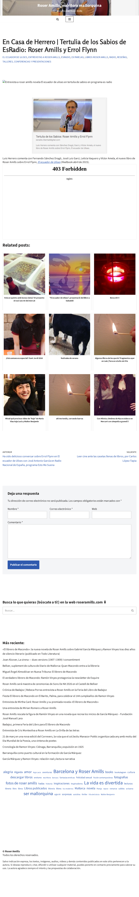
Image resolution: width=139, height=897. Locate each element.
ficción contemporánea (103, 777)
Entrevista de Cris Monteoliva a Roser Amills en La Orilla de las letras (41, 730)
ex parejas (78, 57)
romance (113, 788)
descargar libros (21, 777)
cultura (131, 772)
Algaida (18, 772)
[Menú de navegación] (70, 19)
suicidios (76, 794)
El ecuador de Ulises (15, 57)
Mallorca (80, 788)
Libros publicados (35, 788)
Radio (112, 57)
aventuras (47, 772)
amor (28, 772)
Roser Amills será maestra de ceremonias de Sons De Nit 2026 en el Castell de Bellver (50, 684)
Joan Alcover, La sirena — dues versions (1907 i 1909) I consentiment (41, 660)
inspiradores (77, 783)
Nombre (13, 509)
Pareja (99, 788)
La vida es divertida (103, 783)
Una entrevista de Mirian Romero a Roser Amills (29, 708)
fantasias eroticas (67, 777)
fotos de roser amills (21, 783)
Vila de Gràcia (94, 794)
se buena (129, 788)
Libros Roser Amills (96, 57)
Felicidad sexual (84, 777)
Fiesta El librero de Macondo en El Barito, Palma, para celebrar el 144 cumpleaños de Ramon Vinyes (58, 696)
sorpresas (67, 794)
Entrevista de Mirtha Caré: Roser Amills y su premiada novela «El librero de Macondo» (51, 702)
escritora (47, 777)
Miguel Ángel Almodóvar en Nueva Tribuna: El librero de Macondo (40, 672)
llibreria (51, 788)
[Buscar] (57, 19)
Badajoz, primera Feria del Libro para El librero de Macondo (36, 724)
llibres (58, 788)
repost (105, 788)
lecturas (128, 783)
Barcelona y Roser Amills (78, 771)
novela (91, 788)
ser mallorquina (38, 794)
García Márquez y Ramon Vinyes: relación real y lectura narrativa (39, 759)
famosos (55, 778)
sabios (121, 788)
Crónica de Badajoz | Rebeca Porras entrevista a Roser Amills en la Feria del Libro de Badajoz (55, 690)
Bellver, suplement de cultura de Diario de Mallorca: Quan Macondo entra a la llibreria (51, 666)
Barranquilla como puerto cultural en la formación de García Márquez (42, 753)
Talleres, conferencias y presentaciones (27, 61)
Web (94, 509)
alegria (8, 772)
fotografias (121, 777)
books (109, 772)
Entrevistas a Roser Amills (44, 57)
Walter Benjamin (108, 794)
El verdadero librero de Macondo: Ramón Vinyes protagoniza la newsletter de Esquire (51, 678)
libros (20, 788)
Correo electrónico (61, 509)
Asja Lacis (37, 772)
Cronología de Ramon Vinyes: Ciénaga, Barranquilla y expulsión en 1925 (43, 747)
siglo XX (57, 794)
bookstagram (120, 772)
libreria (8, 788)
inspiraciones (62, 784)
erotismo (38, 777)
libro (15, 788)
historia (49, 784)
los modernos (68, 788)
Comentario (15, 522)
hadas (41, 783)
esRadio (65, 57)
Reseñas (122, 57)
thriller (84, 794)
